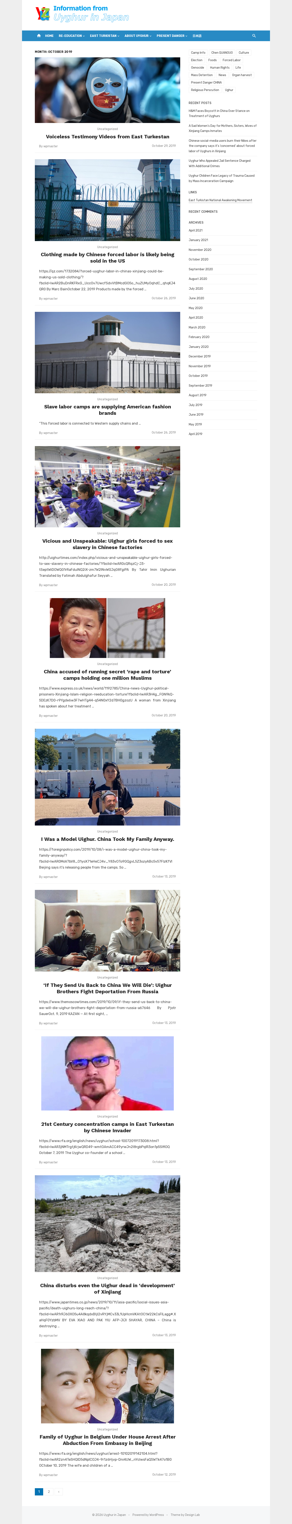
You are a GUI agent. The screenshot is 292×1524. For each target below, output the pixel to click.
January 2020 (199, 347)
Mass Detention (202, 75)
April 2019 (195, 434)
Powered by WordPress (148, 1515)
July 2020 (196, 289)
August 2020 (198, 279)
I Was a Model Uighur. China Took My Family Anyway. (107, 839)
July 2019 (195, 405)
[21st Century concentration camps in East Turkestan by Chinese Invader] (107, 1073)
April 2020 (196, 318)
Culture (244, 53)
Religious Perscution (205, 90)
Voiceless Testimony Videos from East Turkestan (107, 137)
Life (238, 67)
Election (196, 60)
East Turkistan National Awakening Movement (220, 200)
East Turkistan (103, 36)
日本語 (197, 36)
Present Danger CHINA (206, 82)
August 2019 (197, 395)
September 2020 (201, 269)
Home (49, 36)
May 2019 (195, 424)
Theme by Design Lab (185, 1515)
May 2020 (196, 308)
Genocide (197, 67)
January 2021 (198, 240)
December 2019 (200, 356)
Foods (212, 60)
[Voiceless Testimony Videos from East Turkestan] (107, 90)
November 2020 (200, 250)
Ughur (229, 90)
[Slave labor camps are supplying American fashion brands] (107, 352)
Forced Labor (232, 60)
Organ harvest (242, 75)
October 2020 (198, 259)
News (222, 75)
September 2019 (200, 386)
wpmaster (50, 146)
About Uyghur (137, 36)
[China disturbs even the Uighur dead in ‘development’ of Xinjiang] (107, 1223)
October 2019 (198, 376)
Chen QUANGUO (222, 53)
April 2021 (195, 230)
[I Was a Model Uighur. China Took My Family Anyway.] (107, 777)
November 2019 (200, 366)
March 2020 (197, 327)
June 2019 (196, 414)
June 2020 (196, 298)
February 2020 (199, 337)
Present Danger (170, 36)
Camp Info (198, 53)
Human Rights (220, 67)
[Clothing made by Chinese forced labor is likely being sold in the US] (107, 200)
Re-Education (70, 36)
